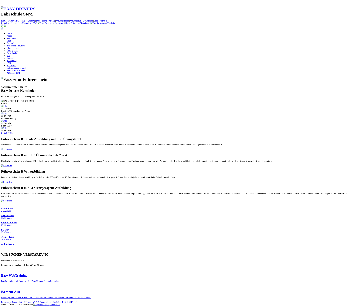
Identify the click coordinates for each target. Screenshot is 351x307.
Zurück (4, 133)
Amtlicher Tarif (13, 73)
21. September (7, 225)
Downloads (88, 21)
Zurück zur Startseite (10, 23)
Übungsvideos (62, 21)
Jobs (96, 21)
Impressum (11, 65)
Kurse (9, 36)
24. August (6, 211)
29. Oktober (6, 239)
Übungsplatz (75, 21)
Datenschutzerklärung (16, 68)
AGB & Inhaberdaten (16, 70)
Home (3, 21)
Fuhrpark (31, 21)
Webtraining (26, 23)
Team (22, 21)
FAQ (35, 23)
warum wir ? (13, 21)
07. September (7, 218)
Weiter (11, 133)
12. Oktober (6, 232)
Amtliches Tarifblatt (61, 302)
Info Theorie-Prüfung (45, 21)
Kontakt (103, 21)
